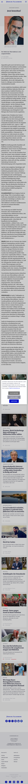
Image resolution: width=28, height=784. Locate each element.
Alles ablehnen (14, 393)
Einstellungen (14, 397)
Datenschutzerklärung (14, 388)
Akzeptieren (14, 401)
